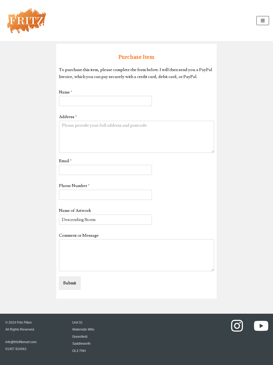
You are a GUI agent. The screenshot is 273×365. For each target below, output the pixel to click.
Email (65, 161)
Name (65, 92)
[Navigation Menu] (262, 20)
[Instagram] (237, 325)
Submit (69, 283)
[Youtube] (261, 325)
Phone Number (74, 185)
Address (68, 116)
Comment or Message (79, 235)
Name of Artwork (75, 210)
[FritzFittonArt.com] (26, 20)
